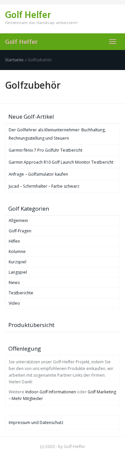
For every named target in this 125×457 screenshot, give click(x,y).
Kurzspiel (17, 262)
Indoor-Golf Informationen (50, 392)
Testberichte (21, 293)
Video (14, 303)
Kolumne (17, 251)
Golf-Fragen (20, 231)
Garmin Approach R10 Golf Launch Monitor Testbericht (61, 162)
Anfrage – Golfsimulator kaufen (38, 174)
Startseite (14, 60)
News (14, 282)
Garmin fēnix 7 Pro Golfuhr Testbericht (45, 150)
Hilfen (14, 241)
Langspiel (18, 272)
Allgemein (18, 220)
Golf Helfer (21, 42)
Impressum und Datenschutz (36, 422)
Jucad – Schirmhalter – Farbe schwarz (44, 186)
